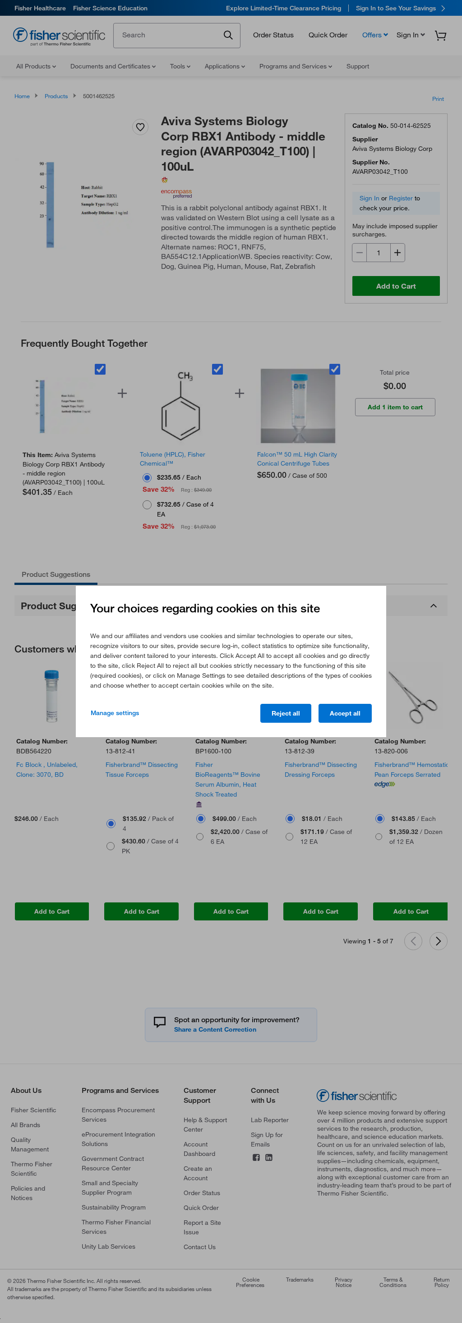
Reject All (286, 713)
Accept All (345, 713)
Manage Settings (115, 713)
